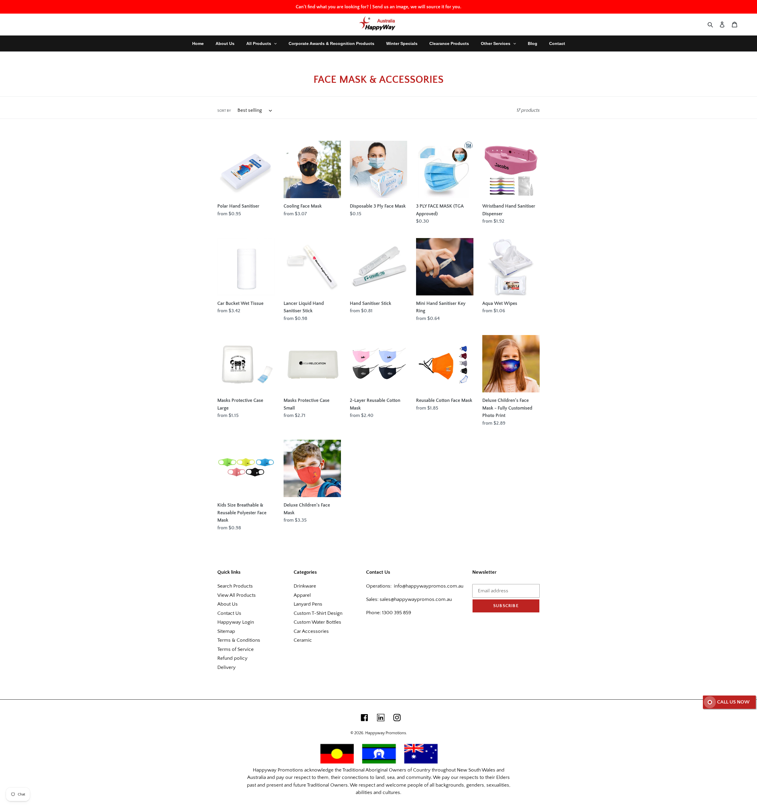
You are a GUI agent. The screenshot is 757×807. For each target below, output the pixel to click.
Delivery (226, 667)
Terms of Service (235, 649)
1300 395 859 (396, 612)
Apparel (302, 595)
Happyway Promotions (385, 733)
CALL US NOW (733, 702)
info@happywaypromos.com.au (428, 586)
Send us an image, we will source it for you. (416, 6)
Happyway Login (235, 622)
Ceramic (303, 640)
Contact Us (229, 613)
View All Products (236, 595)
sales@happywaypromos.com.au (416, 599)
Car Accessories (311, 631)
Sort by (224, 111)
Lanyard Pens (308, 604)
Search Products (235, 586)
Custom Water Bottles (317, 622)
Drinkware (305, 586)
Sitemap (226, 631)
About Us (227, 604)
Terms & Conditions (238, 640)
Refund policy (232, 658)
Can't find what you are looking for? (332, 6)
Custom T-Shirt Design (318, 613)
